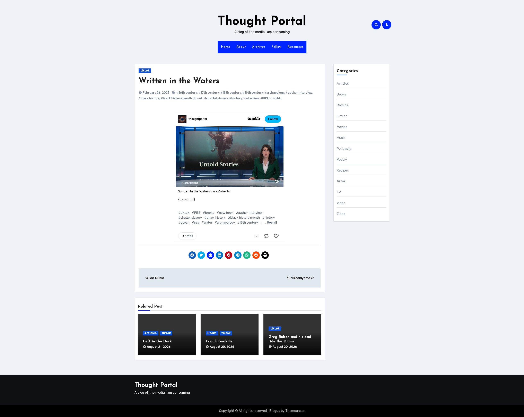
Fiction (342, 116)
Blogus (274, 411)
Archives (258, 47)
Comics (342, 105)
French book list (220, 341)
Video (341, 203)
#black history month (176, 98)
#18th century (230, 92)
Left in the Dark (157, 341)
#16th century (186, 92)
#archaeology (274, 92)
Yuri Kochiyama (299, 278)
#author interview (299, 92)
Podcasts (344, 149)
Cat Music (156, 278)
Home (225, 47)
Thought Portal (262, 22)
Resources (295, 47)
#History (235, 98)
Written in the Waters (179, 81)
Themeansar (294, 411)
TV (339, 192)
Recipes (343, 170)
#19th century (252, 92)
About (241, 47)
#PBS (264, 98)
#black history (149, 98)
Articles (151, 333)
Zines (341, 214)
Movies (342, 127)
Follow (276, 47)
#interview (251, 98)
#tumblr (275, 98)
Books (211, 333)
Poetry (342, 159)
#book (198, 98)
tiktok (144, 70)
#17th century (208, 92)
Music (341, 138)
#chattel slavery (216, 98)
